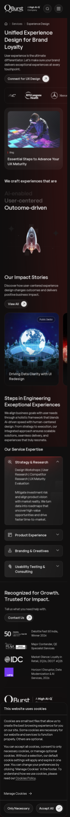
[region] (33, 752)
